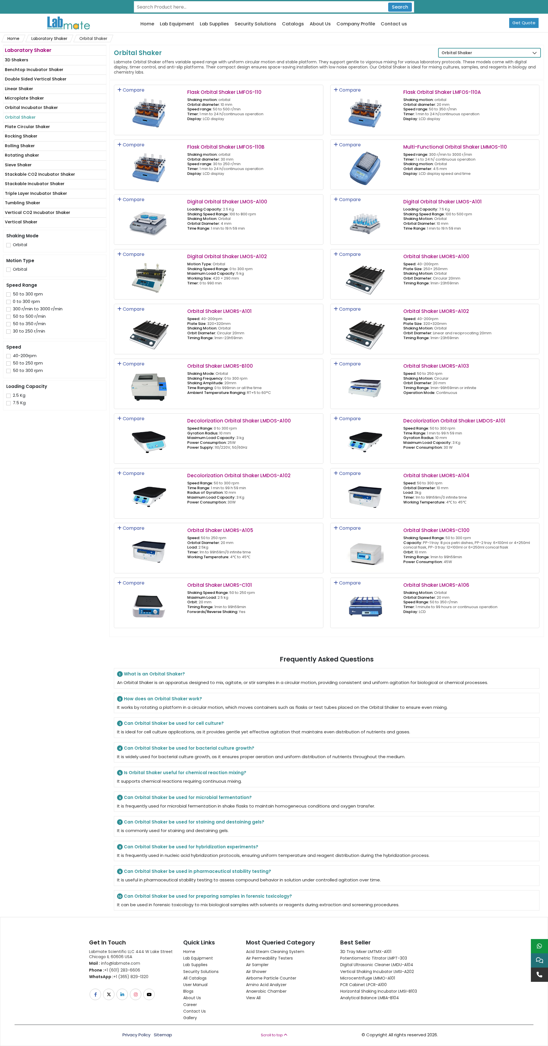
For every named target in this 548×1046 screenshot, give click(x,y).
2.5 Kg (19, 395)
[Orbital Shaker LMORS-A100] (365, 274)
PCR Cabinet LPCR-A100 (363, 984)
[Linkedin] (122, 994)
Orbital (20, 245)
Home (147, 24)
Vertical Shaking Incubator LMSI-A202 (377, 971)
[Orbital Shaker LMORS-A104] (365, 493)
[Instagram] (136, 994)
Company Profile (356, 24)
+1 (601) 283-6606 (114, 970)
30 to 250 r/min (29, 331)
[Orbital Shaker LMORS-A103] (365, 384)
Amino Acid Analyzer (266, 984)
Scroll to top (272, 1035)
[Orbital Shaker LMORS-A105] (149, 548)
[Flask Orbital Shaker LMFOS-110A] (365, 110)
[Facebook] (95, 994)
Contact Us (194, 1011)
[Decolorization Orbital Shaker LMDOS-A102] (149, 493)
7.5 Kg (19, 403)
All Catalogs (195, 978)
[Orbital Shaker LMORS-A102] (365, 329)
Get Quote (523, 23)
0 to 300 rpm (26, 301)
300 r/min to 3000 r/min (38, 309)
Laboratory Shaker (49, 38)
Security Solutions (255, 24)
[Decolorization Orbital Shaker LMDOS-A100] (149, 438)
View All (253, 997)
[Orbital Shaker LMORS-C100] (365, 548)
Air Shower (256, 971)
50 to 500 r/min (29, 316)
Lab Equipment (177, 24)
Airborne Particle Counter (271, 978)
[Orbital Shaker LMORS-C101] (149, 603)
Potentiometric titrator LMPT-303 (373, 958)
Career (190, 1004)
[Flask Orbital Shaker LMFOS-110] (149, 110)
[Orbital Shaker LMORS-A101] (149, 329)
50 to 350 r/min (29, 324)
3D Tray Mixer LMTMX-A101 (365, 951)
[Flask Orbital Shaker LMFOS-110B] (149, 164)
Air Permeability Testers (269, 958)
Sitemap (163, 1035)
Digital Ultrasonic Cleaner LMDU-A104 (376, 964)
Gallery (190, 1017)
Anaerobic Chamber (266, 991)
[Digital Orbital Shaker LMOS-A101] (365, 219)
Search (400, 7)
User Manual (195, 984)
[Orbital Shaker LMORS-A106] (365, 603)
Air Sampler (257, 964)
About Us (320, 24)
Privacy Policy (136, 1035)
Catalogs (293, 24)
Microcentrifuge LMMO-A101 (367, 978)
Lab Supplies (214, 24)
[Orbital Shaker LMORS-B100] (149, 384)
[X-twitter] (109, 994)
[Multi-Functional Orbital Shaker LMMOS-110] (365, 164)
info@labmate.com (114, 963)
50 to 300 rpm (28, 294)
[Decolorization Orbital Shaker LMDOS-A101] (365, 438)
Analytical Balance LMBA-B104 (369, 997)
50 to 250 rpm (28, 363)
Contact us (394, 24)
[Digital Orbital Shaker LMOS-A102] (149, 274)
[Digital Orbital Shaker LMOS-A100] (149, 219)
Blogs (188, 991)
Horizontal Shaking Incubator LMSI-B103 (378, 991)
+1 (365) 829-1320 (118, 977)
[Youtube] (149, 994)
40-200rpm (25, 356)
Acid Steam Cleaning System (275, 951)
